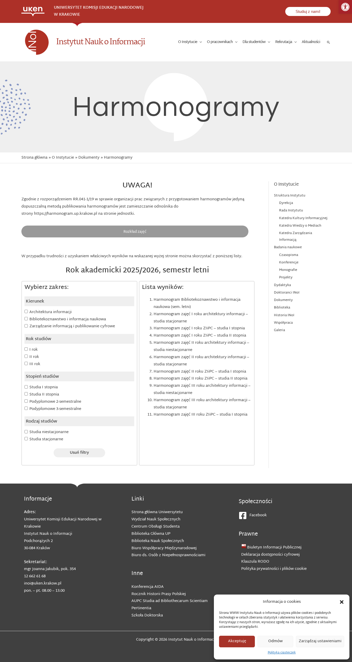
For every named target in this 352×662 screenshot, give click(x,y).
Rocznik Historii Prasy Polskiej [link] (158, 594)
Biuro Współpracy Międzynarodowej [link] (164, 548)
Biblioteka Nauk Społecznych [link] (157, 541)
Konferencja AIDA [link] (147, 586)
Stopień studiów (42, 377)
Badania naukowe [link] (288, 247)
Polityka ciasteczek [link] (282, 653)
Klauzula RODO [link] (255, 561)
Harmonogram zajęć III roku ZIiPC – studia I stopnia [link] (200, 414)
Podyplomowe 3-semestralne (55, 409)
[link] (345, 7)
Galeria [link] (279, 330)
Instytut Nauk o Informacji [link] (100, 42)
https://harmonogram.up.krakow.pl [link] (65, 213)
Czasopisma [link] (288, 255)
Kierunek (35, 301)
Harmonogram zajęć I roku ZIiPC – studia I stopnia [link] (199, 328)
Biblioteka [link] (282, 308)
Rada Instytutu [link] (291, 211)
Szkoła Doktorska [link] (147, 615)
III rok (34, 364)
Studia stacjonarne (46, 439)
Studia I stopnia (43, 387)
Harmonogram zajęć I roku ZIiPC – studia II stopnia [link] (200, 335)
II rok (34, 357)
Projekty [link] (285, 277)
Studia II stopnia (44, 394)
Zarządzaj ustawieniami (320, 641)
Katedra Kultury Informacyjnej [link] (303, 218)
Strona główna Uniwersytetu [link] (157, 512)
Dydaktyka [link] (282, 285)
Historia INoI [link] (284, 315)
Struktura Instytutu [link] (289, 196)
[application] (199, 42)
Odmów (275, 641)
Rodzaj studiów (41, 421)
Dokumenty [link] (283, 300)
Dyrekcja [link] (286, 203)
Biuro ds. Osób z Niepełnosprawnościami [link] (168, 555)
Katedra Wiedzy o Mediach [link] (300, 226)
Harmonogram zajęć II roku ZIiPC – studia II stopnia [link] (200, 378)
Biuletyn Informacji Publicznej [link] (274, 547)
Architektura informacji (50, 312)
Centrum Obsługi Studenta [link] (155, 526)
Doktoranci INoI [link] (286, 293)
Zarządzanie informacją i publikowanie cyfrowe (72, 326)
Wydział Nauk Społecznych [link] (155, 519)
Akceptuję (237, 641)
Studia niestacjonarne (49, 432)
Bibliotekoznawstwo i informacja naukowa (67, 319)
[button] (341, 602)
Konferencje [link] (288, 263)
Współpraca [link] (283, 323)
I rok (33, 349)
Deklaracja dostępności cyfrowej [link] (270, 554)
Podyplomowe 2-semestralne (55, 401)
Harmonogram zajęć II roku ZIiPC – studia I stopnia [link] (200, 371)
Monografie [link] (288, 270)
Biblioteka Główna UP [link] (150, 533)
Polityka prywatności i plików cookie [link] (274, 568)
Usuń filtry (79, 452)
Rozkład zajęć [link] (134, 232)
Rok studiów (38, 339)
